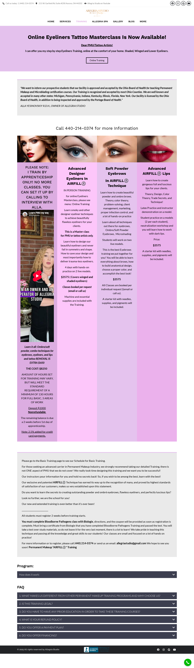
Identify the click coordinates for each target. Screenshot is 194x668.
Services (65, 21)
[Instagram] (178, 3)
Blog (131, 21)
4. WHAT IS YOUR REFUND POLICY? (40, 619)
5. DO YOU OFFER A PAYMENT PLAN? (41, 627)
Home (51, 21)
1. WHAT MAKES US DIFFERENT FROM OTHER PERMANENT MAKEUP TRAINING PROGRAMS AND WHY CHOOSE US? (89, 595)
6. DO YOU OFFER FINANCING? (38, 635)
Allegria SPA (100, 21)
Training (81, 21)
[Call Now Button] (187, 662)
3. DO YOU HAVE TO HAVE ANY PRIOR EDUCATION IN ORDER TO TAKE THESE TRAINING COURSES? (79, 611)
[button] (97, 574)
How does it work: (29, 574)
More (143, 21)
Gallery (118, 21)
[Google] (183, 3)
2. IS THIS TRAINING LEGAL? (36, 603)
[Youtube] (188, 3)
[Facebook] (172, 3)
